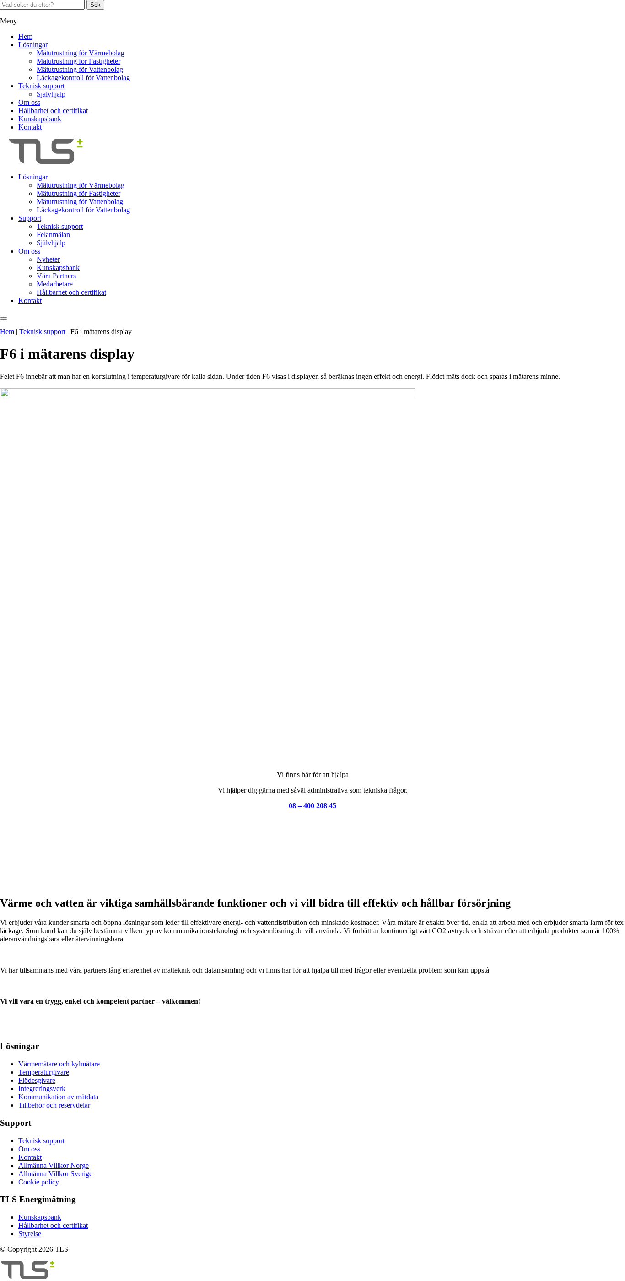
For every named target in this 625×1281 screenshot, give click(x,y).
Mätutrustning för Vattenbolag (80, 69)
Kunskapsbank (39, 119)
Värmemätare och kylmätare (59, 1064)
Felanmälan (53, 234)
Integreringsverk (41, 1088)
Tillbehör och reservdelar (54, 1105)
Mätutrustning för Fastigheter (78, 61)
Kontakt (30, 127)
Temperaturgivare (43, 1072)
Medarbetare (55, 284)
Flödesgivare (36, 1080)
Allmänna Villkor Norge (53, 1165)
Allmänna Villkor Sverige (55, 1174)
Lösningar (33, 45)
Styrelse (29, 1234)
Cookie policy (38, 1182)
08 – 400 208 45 (312, 806)
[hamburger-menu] (3, 318)
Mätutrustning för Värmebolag (80, 53)
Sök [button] (95, 4)
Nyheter (48, 259)
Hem (25, 36)
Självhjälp (51, 94)
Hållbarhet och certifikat (53, 110)
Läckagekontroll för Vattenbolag (83, 77)
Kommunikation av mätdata (58, 1097)
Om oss (29, 102)
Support (29, 218)
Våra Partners (56, 276)
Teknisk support (41, 86)
